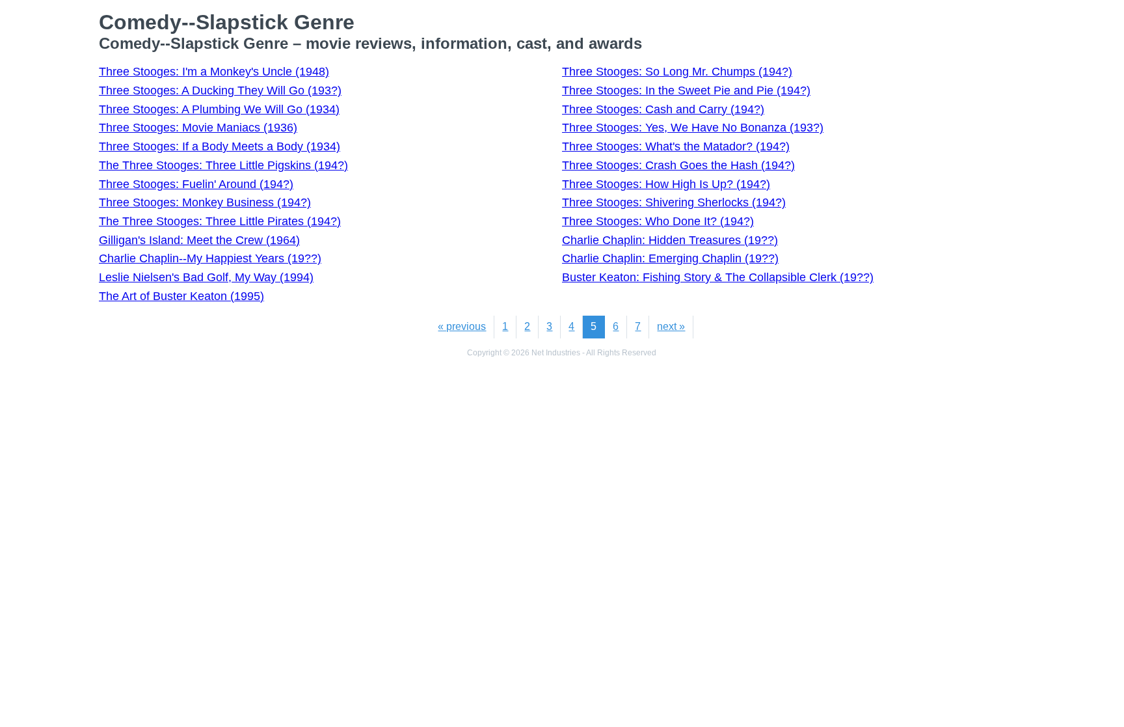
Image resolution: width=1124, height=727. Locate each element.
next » (671, 326)
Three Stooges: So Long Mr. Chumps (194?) (677, 71)
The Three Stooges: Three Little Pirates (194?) (220, 221)
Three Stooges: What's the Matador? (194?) (676, 146)
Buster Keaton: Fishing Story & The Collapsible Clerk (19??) (718, 277)
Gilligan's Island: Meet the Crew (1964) (199, 240)
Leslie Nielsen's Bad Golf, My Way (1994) (206, 277)
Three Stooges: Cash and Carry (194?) (663, 109)
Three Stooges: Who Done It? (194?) (658, 221)
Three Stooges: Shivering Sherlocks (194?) (674, 202)
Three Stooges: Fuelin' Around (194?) (196, 184)
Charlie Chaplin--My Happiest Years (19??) (210, 258)
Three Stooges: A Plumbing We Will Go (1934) (219, 109)
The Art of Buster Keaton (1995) (181, 296)
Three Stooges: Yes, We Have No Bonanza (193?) (692, 127)
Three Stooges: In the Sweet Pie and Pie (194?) (686, 90)
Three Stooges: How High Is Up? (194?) (666, 184)
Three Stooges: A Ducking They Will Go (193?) (220, 90)
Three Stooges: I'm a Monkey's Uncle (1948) (214, 71)
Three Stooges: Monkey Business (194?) (205, 202)
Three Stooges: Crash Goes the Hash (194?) (678, 165)
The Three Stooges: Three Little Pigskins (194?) (223, 165)
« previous (462, 326)
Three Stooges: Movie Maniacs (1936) (198, 127)
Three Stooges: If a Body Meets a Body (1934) (219, 146)
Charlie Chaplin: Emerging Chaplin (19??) (670, 258)
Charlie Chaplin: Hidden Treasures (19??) (670, 240)
